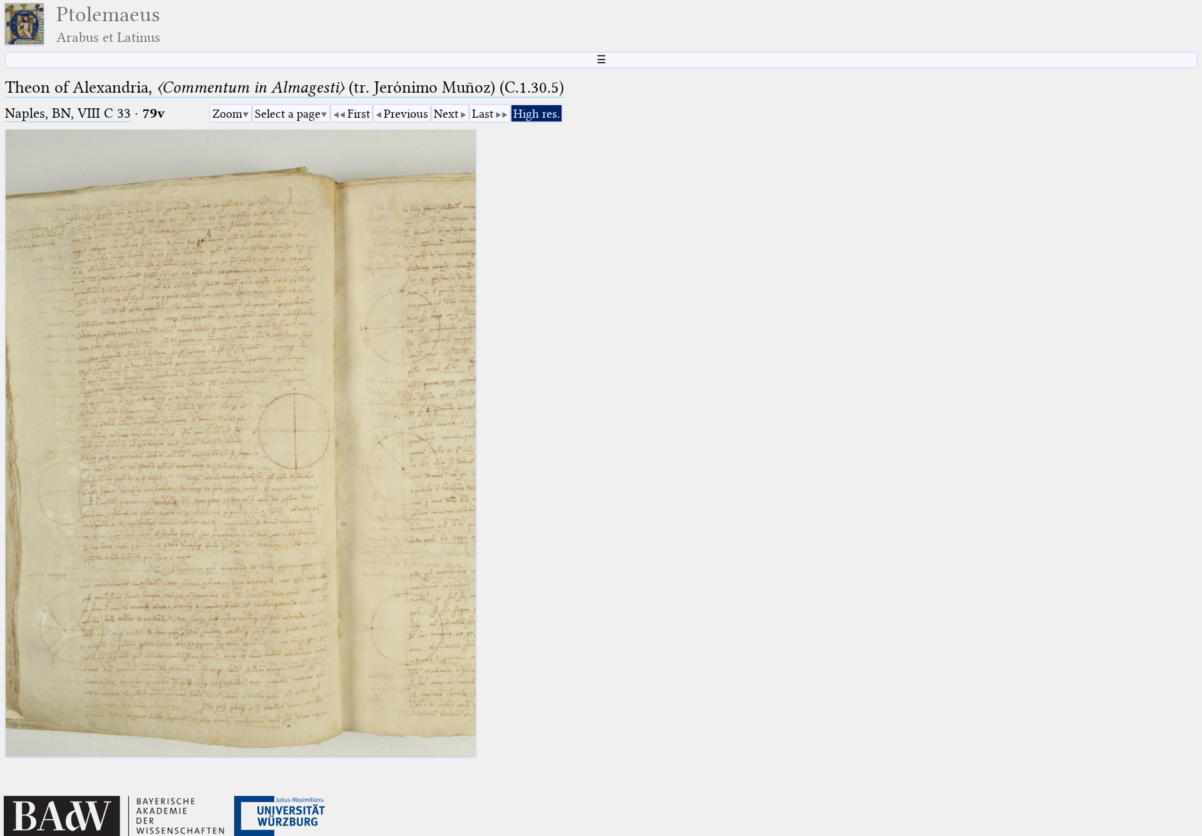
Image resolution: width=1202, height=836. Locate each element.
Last (482, 113)
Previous (406, 113)
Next (446, 113)
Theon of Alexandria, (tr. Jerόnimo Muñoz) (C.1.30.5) (284, 87)
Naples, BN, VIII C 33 (68, 113)
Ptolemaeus (108, 24)
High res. (536, 113)
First (358, 113)
